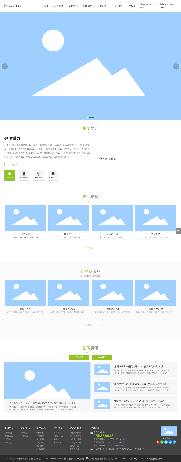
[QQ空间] (170, 442)
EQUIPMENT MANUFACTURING (155, 237)
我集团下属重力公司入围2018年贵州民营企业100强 (139, 401)
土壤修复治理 (112, 309)
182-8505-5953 (112, 439)
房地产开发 (112, 234)
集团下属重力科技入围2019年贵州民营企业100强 (138, 366)
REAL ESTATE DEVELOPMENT (112, 237)
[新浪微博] (158, 442)
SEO (160, 459)
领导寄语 (24, 178)
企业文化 (53, 178)
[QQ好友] (166, 442)
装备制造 (155, 234)
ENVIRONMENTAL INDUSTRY (25, 237)
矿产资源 (25, 234)
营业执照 (153, 459)
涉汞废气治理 (156, 309)
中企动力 (77, 459)
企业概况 (9, 178)
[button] (89, 117)
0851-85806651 (104, 435)
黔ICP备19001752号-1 (139, 459)
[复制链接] (174, 442)
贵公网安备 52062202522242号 (115, 459)
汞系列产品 (69, 309)
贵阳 (83, 459)
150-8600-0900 (112, 446)
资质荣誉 (38, 178)
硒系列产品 (25, 309)
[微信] (162, 442)
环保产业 (69, 234)
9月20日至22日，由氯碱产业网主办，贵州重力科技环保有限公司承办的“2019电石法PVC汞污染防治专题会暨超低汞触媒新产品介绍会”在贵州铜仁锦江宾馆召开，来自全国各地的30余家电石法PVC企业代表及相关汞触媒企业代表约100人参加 (43, 409)
